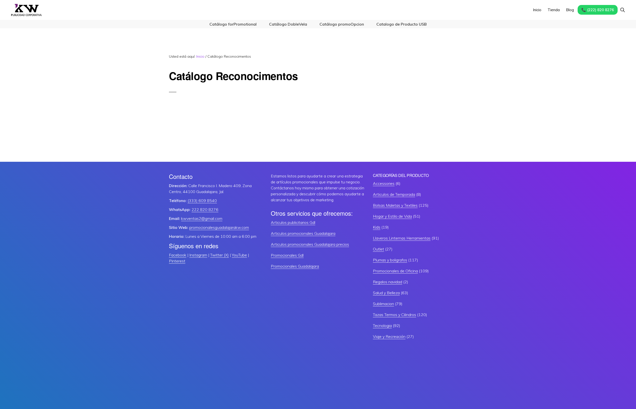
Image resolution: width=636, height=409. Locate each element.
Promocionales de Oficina (395, 270)
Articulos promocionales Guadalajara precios (310, 244)
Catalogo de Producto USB (401, 24)
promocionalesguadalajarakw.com (219, 227)
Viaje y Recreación (389, 336)
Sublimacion (383, 303)
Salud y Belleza (386, 292)
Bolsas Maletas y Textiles (395, 205)
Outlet (378, 248)
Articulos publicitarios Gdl (293, 222)
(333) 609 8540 (202, 200)
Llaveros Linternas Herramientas (402, 238)
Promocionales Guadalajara (295, 266)
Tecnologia (382, 325)
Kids (376, 227)
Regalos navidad (387, 281)
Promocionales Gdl (287, 255)
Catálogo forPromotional (233, 24)
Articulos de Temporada (394, 194)
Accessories (384, 183)
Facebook (177, 254)
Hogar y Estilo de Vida (392, 216)
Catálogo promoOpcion (341, 24)
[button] (622, 10)
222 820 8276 (205, 209)
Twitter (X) (219, 254)
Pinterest (177, 260)
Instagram (198, 254)
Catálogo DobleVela (288, 24)
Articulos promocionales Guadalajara (303, 233)
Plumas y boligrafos (390, 259)
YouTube (239, 254)
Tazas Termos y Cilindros (394, 314)
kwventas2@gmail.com (201, 218)
